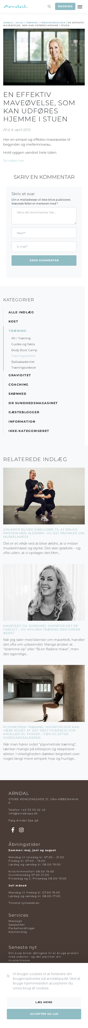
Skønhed (17, 394)
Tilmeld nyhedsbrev (24, 902)
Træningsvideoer (23, 367)
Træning (32, 22)
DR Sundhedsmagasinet (33, 403)
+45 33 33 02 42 (33, 809)
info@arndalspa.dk (23, 813)
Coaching (19, 384)
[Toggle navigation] (80, 6)
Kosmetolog (18, 931)
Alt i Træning (21, 338)
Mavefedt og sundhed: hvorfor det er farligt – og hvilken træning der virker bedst (41, 629)
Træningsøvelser (52, 22)
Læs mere (44, 1002)
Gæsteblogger (24, 412)
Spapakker (17, 924)
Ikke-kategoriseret (29, 431)
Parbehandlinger (22, 928)
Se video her (13, 161)
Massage (15, 921)
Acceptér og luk (44, 1013)
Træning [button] (17, 331)
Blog (19, 22)
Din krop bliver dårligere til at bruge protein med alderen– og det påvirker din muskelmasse (43, 533)
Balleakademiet (23, 362)
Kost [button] (13, 321)
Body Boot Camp (24, 350)
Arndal (8, 22)
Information (22, 421)
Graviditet (20, 375)
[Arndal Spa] (15, 6)
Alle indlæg (21, 312)
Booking (65, 6)
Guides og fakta (23, 344)
